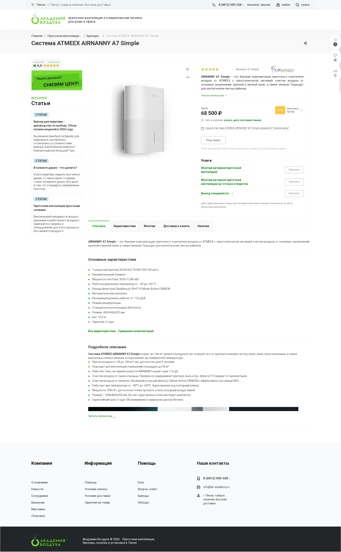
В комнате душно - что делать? (55, 167)
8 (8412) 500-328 (230, 4)
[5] (217, 69)
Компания (41, 463)
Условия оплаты (96, 489)
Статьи (41, 114)
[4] (213, 69)
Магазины (38, 509)
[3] (210, 69)
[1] (203, 69)
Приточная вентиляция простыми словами (57, 207)
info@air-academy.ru (216, 487)
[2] (206, 69)
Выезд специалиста (215, 193)
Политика (38, 516)
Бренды (143, 496)
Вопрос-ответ (147, 489)
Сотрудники (39, 496)
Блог (141, 482)
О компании (39, 482)
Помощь (91, 482)
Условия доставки (97, 496)
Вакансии (37, 502)
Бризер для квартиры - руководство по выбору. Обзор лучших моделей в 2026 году (55, 125)
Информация (98, 463)
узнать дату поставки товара (242, 120)
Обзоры (143, 502)
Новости (37, 489)
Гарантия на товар (97, 502)
